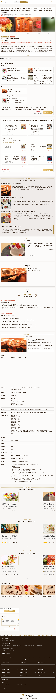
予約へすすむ (47, 112)
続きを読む (27, 55)
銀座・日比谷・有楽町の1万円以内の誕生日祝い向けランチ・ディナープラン (18, 596)
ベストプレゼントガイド (18, 684)
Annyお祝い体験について (6, 645)
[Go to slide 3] (27, 578)
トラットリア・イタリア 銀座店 (36, 339)
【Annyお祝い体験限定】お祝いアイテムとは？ (12, 142)
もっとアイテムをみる (27, 167)
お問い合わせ (11, 640)
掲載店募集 (4, 690)
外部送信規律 (39, 645)
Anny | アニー (10, 684)
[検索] (51, 2)
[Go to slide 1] (9, 626)
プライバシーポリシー (32, 645)
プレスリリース (20, 645)
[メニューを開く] (54, 2)
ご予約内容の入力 (9, 610)
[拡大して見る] (4, 70)
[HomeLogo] (28, 695)
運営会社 (14, 645)
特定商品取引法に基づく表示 (7, 648)
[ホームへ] (6, 2)
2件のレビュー (9, 629)
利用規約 (25, 645)
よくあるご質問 (5, 640)
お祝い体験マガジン (28, 684)
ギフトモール (4, 684)
